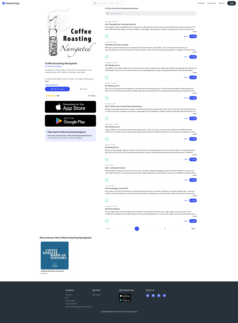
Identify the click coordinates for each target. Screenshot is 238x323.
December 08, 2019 (111, 21)
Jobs (66, 298)
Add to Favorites (59, 89)
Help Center (96, 295)
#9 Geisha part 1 (112, 147)
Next (193, 229)
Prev (108, 229)
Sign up (221, 3)
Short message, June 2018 (116, 188)
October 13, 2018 (110, 104)
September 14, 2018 (111, 124)
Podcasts (201, 3)
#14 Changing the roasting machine (120, 24)
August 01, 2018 (110, 145)
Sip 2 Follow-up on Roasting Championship (123, 106)
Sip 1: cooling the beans (115, 168)
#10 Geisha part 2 (112, 127)
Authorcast (212, 3)
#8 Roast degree (112, 209)
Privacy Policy (70, 301)
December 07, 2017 (111, 206)
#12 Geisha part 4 (112, 65)
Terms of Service (71, 304)
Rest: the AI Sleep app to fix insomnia (78, 307)
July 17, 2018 (109, 165)
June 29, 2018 (109, 186)
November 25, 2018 (111, 62)
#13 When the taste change (116, 45)
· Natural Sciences (51, 85)
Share (85, 89)
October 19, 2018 (110, 83)
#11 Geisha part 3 (112, 86)
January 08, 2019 (110, 42)
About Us (68, 295)
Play (194, 36)
